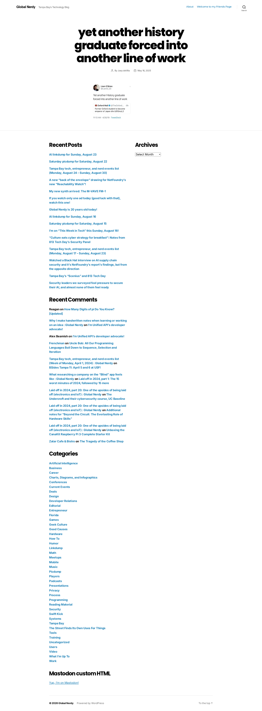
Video (53, 651)
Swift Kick (56, 614)
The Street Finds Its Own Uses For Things (77, 628)
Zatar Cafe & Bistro (62, 441)
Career (54, 472)
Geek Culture (58, 524)
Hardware (55, 534)
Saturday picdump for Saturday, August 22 (78, 161)
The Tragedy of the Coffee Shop (101, 441)
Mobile (54, 562)
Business (55, 468)
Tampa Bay (56, 623)
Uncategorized (59, 642)
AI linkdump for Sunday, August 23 (73, 154)
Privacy (54, 590)
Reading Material (60, 604)
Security (55, 609)
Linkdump (56, 548)
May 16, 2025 (144, 70)
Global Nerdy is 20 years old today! (73, 209)
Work (52, 661)
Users (53, 647)
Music (53, 567)
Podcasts (55, 581)
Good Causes (58, 529)
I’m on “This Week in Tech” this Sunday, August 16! (84, 230)
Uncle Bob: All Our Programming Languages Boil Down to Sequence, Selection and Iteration (83, 348)
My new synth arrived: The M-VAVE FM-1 (77, 191)
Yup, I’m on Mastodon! (64, 682)
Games (54, 519)
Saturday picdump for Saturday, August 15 (78, 223)
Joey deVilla (124, 70)
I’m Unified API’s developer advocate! (98, 336)
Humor (54, 543)
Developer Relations (63, 501)
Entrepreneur (58, 510)
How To (54, 538)
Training (54, 637)
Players (54, 576)
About (189, 6)
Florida (54, 515)
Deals (53, 491)
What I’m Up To (59, 656)
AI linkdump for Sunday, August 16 (72, 216)
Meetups (55, 557)
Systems (55, 618)
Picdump (55, 571)
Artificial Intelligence (63, 463)
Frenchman (57, 343)
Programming (58, 600)
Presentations (59, 585)
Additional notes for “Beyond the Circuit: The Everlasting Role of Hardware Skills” (86, 414)
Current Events (59, 487)
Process (54, 595)
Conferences (58, 482)
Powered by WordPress (90, 703)
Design (54, 496)
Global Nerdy (25, 6)
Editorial (55, 505)
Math (52, 553)
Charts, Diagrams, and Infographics (73, 477)
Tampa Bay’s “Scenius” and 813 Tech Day (77, 276)
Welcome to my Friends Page (214, 6)
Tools (53, 632)
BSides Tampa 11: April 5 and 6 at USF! (75, 367)
